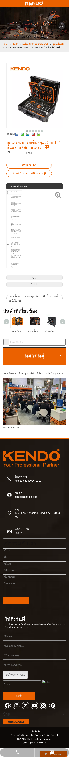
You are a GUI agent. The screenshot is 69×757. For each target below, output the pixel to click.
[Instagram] (43, 705)
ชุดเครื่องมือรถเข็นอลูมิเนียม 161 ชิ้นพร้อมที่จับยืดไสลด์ (33, 298)
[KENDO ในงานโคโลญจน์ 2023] (34, 423)
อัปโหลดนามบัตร (15, 674)
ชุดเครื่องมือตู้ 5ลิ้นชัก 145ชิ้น (52, 331)
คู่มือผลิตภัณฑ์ (15, 722)
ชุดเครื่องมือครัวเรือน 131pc (35, 331)
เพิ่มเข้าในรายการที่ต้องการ (27, 173)
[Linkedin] (16, 705)
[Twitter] (25, 705)
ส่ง (16, 600)
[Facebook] (7, 705)
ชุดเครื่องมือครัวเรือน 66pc (17, 331)
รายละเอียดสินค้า (18, 186)
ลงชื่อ (19, 696)
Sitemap (47, 739)
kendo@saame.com (26, 496)
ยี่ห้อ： (9, 152)
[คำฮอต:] (6, 342)
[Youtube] (34, 705)
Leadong (37, 739)
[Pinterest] (53, 705)
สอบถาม (27, 165)
